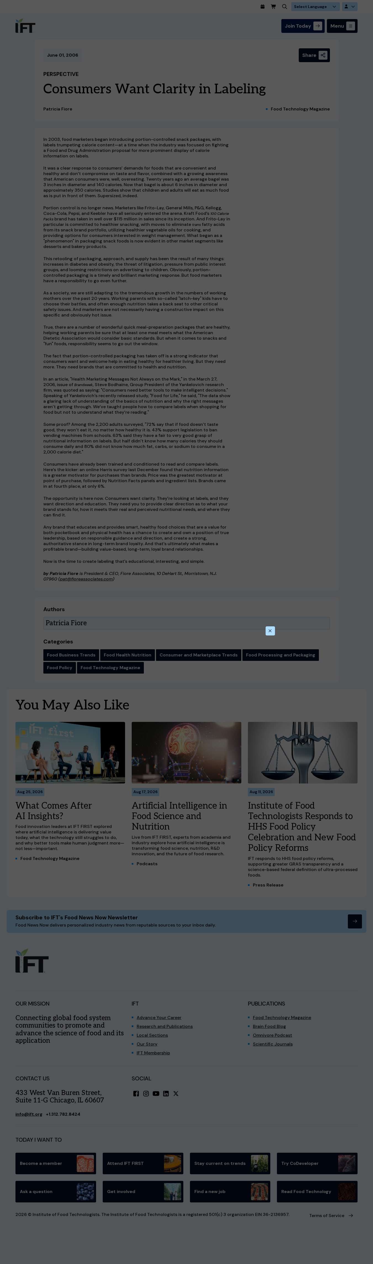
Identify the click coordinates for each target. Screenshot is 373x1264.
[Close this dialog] (270, 631)
